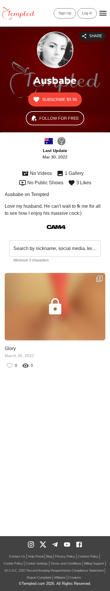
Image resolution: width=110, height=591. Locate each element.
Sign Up (64, 13)
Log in (87, 13)
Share (95, 36)
